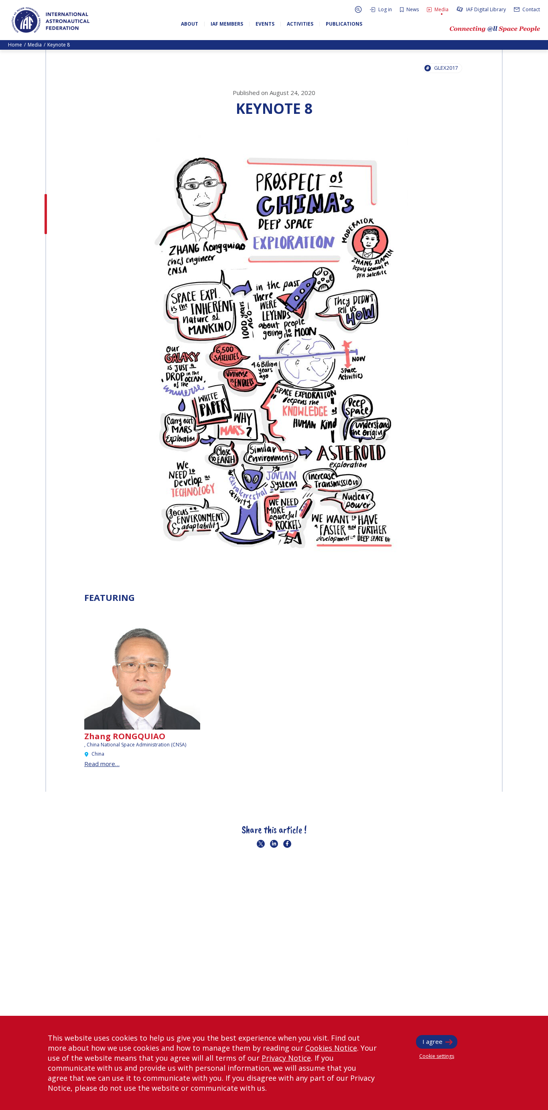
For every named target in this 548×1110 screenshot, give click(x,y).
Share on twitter (261, 844)
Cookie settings (436, 1056)
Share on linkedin (274, 844)
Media (35, 44)
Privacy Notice (286, 1058)
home (15, 44)
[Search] (358, 9)
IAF (50, 20)
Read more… (102, 764)
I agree (432, 1041)
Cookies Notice (331, 1048)
